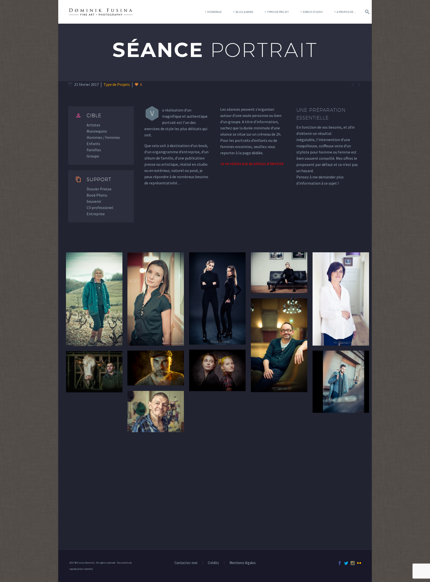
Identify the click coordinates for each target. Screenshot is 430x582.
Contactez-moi (185, 563)
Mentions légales (242, 563)
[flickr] (359, 563)
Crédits (213, 563)
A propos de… (346, 12)
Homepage (214, 12)
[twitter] (346, 563)
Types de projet (278, 12)
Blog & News (244, 12)
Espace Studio (313, 12)
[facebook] (340, 563)
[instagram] (353, 563)
